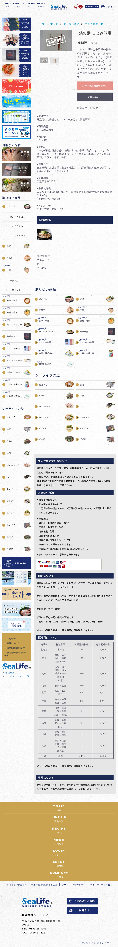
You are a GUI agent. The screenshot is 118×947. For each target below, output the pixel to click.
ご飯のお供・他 (94, 24)
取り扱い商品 (71, 24)
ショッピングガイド (17, 885)
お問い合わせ (95, 97)
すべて (54, 24)
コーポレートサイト (16, 676)
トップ (41, 24)
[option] (56, 40)
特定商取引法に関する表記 (44, 885)
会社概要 (10, 672)
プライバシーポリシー (72, 885)
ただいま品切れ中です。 (95, 86)
